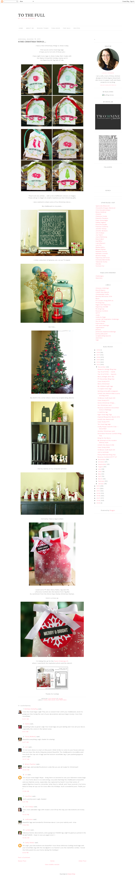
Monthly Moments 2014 (104, 296)
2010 (98, 491)
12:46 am (26, 838)
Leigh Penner (108, 73)
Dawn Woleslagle (102, 220)
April (100, 476)
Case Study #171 (103, 400)
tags (57, 700)
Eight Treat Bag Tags (105, 414)
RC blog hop (100, 309)
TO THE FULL (31, 15)
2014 (98, 362)
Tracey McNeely (30, 736)
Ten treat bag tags (104, 424)
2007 (99, 498)
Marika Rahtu (100, 247)
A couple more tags (105, 388)
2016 (98, 357)
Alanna (27, 724)
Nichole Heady (101, 255)
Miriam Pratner (101, 249)
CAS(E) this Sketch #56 (106, 445)
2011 (98, 488)
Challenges (100, 276)
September (102, 464)
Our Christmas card (104, 405)
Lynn (26, 747)
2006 (99, 500)
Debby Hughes (101, 222)
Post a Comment (24, 857)
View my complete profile (108, 85)
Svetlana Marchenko (103, 260)
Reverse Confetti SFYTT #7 (107, 457)
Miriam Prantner (30, 764)
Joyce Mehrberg (101, 237)
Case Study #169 (104, 447)
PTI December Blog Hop (106, 379)
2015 (98, 359)
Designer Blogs (71, 874)
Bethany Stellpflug (31, 709)
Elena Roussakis (101, 224)
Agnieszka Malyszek (103, 206)
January (101, 483)
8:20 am (26, 719)
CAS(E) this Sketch (102, 292)
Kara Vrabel (100, 239)
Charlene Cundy (101, 216)
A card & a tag (103, 412)
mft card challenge (102, 325)
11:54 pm (26, 825)
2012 (98, 486)
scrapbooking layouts (103, 336)
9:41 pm (25, 802)
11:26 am (26, 791)
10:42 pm (26, 814)
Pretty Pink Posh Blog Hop (107, 454)
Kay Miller (99, 241)
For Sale (67, 28)
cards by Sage (101, 317)
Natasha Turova (101, 251)
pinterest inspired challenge (106, 331)
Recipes (77, 28)
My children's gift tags (105, 386)
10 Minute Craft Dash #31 (106, 450)
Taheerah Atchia (101, 262)
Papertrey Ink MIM (102, 307)
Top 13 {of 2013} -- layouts (107, 374)
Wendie (98, 264)
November (102, 459)
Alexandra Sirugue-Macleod (105, 208)
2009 (99, 493)
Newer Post (22, 861)
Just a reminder (103, 452)
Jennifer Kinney (101, 228)
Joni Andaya (29, 806)
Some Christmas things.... (107, 403)
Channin (98, 214)
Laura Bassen (100, 243)
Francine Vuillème (102, 226)
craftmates (29, 819)
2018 (98, 352)
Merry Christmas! (104, 384)
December (102, 367)
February (101, 481)
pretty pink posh (101, 333)
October (101, 462)
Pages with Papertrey (103, 304)
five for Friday (100, 321)
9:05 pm (26, 852)
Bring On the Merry (104, 438)
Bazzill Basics (100, 290)
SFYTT (98, 313)
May (99, 474)
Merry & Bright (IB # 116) (106, 376)
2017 (98, 355)
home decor (51, 700)
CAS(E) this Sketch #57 (106, 419)
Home (21, 28)
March (100, 479)
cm (26, 774)
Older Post (82, 861)
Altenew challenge (102, 288)
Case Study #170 (104, 422)
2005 (99, 503)
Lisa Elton (28, 796)
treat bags (62, 700)
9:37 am (26, 742)
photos (98, 329)
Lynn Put (98, 245)
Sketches (99, 278)
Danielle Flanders (102, 218)
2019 (98, 350)
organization (100, 327)
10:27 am (26, 759)
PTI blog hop (100, 302)
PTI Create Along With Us (104, 300)
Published (56, 28)
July (99, 469)
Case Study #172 (104, 381)
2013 (98, 364)
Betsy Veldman (101, 212)
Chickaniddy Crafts (102, 294)
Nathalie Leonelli (102, 253)
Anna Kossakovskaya (103, 210)
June (100, 471)
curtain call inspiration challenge (107, 319)
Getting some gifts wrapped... (108, 391)
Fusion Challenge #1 (61, 661)
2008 (99, 495)
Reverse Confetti (102, 311)
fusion (45, 700)
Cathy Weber (29, 842)
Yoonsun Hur (100, 266)
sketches (99, 338)
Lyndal (27, 830)
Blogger (112, 510)
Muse (97, 298)
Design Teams (43, 28)
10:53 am (26, 770)
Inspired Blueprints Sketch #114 (109, 417)
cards (98, 315)
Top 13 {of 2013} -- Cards (106, 372)
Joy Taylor (99, 235)
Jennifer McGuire (102, 231)
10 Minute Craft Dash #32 (106, 398)
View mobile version (52, 864)
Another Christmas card (106, 431)
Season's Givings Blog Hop (107, 369)
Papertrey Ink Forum (103, 257)
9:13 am (25, 731)
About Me (30, 28)
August (100, 466)
